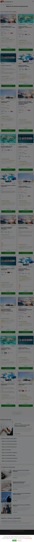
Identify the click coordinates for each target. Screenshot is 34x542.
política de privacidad (28, 538)
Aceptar (14, 540)
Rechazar (19, 540)
